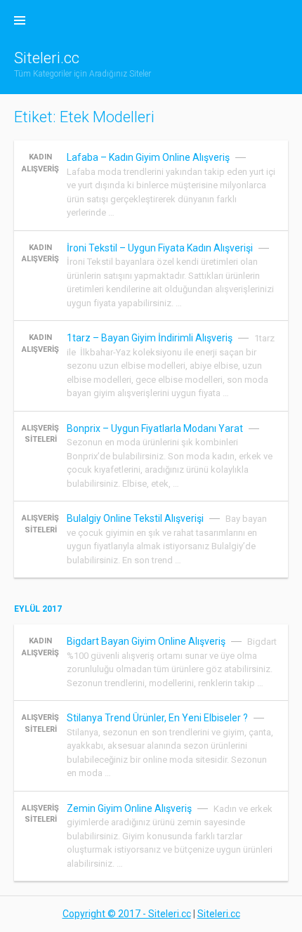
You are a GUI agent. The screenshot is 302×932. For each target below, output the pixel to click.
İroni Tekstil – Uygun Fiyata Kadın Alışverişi (160, 248)
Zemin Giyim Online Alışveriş (129, 808)
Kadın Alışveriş (40, 162)
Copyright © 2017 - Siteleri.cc (127, 913)
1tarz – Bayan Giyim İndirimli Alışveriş (149, 337)
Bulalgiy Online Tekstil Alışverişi (135, 518)
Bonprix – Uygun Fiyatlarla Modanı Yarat (155, 428)
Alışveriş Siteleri (40, 434)
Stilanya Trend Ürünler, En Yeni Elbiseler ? (157, 717)
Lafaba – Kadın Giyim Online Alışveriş (148, 157)
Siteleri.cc (46, 58)
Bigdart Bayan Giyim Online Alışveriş (146, 641)
